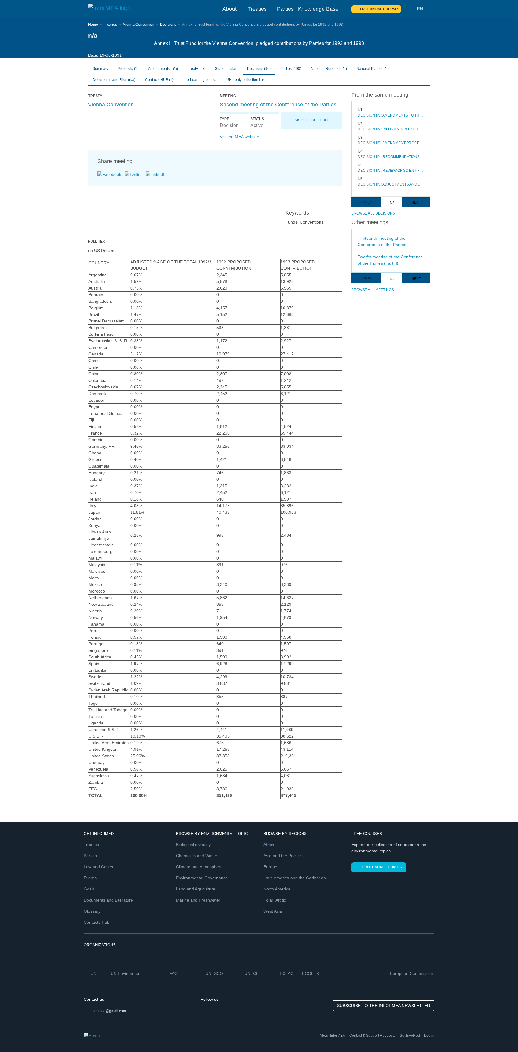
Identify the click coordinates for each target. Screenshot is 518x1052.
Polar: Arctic (274, 900)
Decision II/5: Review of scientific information (391, 170)
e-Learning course (201, 80)
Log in (429, 1035)
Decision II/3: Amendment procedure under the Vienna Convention (391, 143)
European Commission (412, 973)
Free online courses (379, 9)
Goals (89, 889)
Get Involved (410, 1035)
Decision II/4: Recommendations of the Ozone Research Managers (391, 157)
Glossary (92, 911)
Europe (270, 866)
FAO (174, 973)
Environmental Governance (202, 877)
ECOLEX (311, 973)
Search (409, 8)
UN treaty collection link (245, 80)
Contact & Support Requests (372, 1035)
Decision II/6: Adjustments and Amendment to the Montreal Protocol (391, 184)
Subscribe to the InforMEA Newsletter (383, 1005)
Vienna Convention (138, 24)
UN (94, 973)
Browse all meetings (372, 290)
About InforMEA (332, 1035)
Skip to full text (311, 120)
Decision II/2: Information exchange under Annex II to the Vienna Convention (391, 129)
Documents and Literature (108, 900)
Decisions (168, 24)
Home (93, 24)
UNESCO (214, 973)
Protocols (128, 69)
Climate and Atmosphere (199, 866)
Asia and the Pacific (282, 855)
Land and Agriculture (195, 889)
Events (90, 877)
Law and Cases (98, 866)
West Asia (272, 911)
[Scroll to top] (500, 1034)
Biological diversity (193, 844)
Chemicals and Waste (196, 855)
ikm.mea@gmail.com (109, 1011)
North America (276, 889)
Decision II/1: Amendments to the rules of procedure (391, 115)
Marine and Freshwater (198, 900)
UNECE (252, 973)
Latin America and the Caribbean (294, 877)
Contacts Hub (96, 922)
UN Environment (127, 973)
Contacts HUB (159, 80)
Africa (268, 844)
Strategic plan (226, 69)
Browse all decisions (373, 213)
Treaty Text (196, 69)
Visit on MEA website (239, 136)
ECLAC (287, 973)
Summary (100, 69)
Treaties (257, 9)
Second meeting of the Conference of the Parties (278, 105)
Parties (285, 9)
